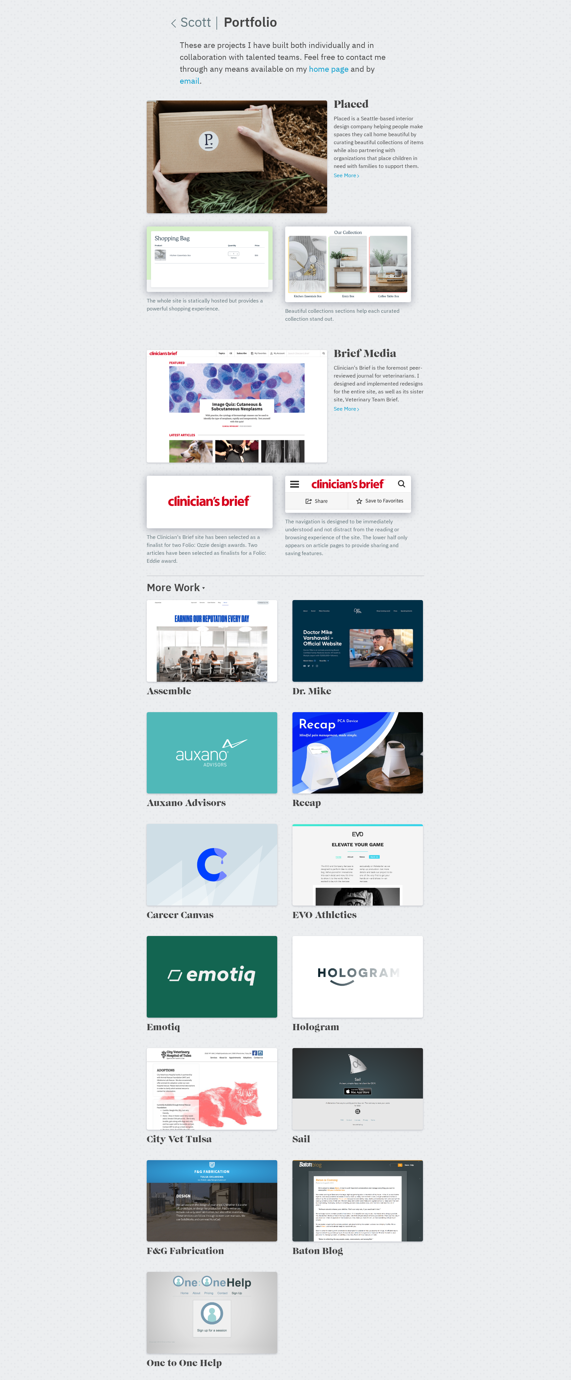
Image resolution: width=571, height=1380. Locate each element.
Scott (199, 23)
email (190, 81)
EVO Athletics (324, 915)
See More (345, 176)
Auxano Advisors (186, 803)
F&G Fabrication (185, 1251)
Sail (301, 1140)
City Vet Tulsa (179, 1140)
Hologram (315, 1028)
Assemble (169, 692)
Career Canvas (180, 915)
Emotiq (163, 1028)
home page (329, 69)
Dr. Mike (311, 692)
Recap (306, 803)
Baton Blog (317, 1251)
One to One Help (184, 1363)
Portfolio (250, 23)
